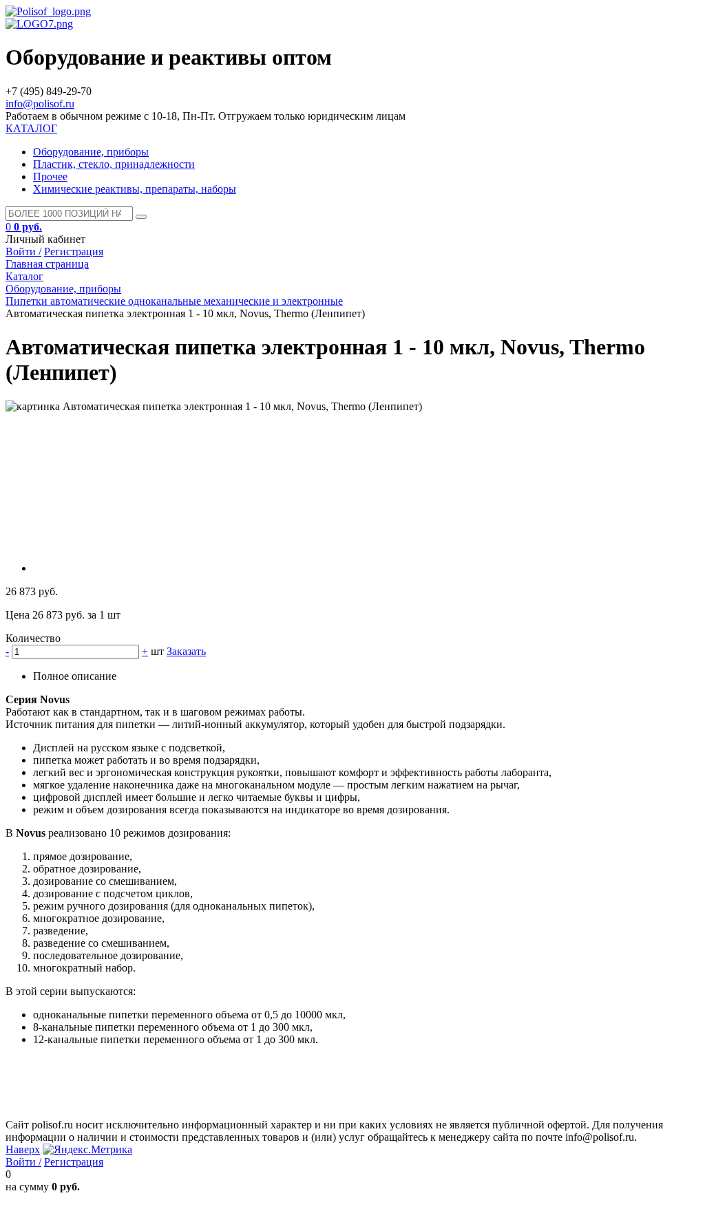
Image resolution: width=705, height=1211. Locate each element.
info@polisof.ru (40, 103)
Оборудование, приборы (91, 152)
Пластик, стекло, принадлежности (114, 164)
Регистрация (73, 251)
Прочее (50, 176)
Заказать (186, 651)
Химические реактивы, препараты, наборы (134, 189)
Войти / (23, 251)
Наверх (23, 1149)
